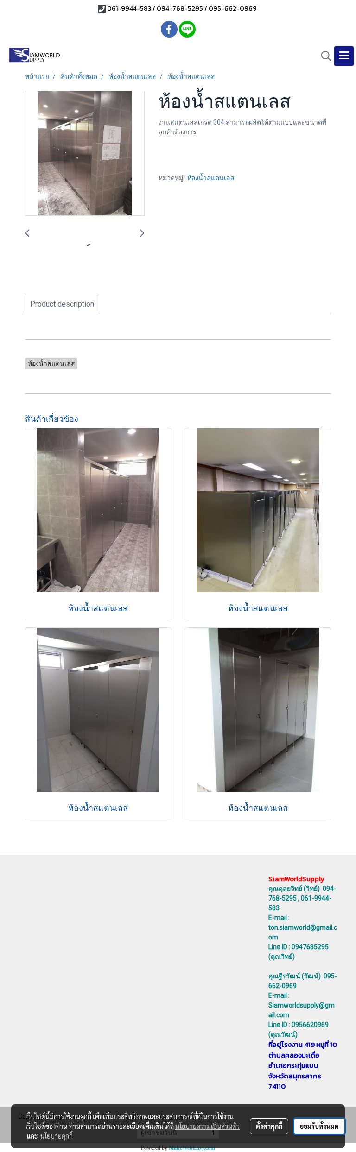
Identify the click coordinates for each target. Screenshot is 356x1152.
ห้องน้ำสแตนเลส (211, 178)
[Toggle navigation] (344, 56)
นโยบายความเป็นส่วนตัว (207, 1126)
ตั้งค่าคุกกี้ (269, 1126)
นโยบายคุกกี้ (56, 1136)
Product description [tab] (62, 304)
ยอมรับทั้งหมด (319, 1126)
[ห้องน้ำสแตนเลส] (84, 153)
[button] (323, 56)
